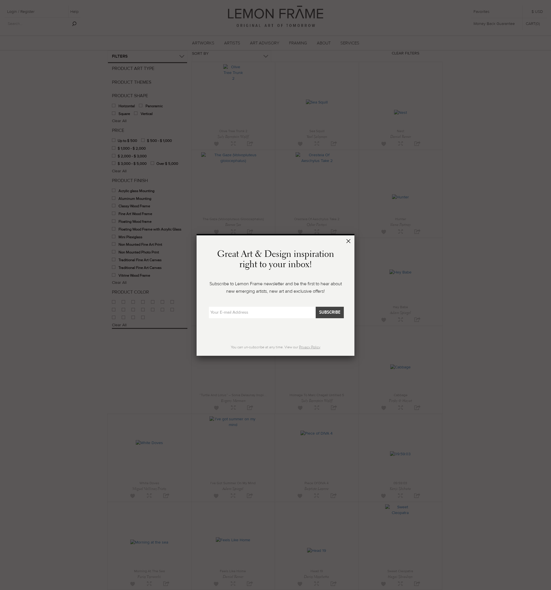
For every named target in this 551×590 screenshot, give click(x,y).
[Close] (349, 242)
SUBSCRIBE (329, 312)
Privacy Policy (309, 347)
